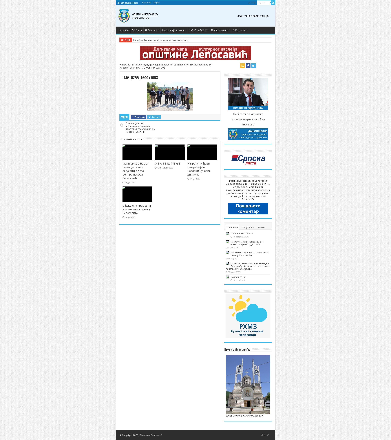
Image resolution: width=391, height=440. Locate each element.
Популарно (248, 227)
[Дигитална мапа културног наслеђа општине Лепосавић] (195, 53)
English (157, 2)
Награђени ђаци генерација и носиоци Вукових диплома (161, 40)
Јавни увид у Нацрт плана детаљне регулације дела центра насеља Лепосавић (135, 171)
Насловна (124, 30)
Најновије (232, 227)
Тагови (261, 227)
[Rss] (249, 3)
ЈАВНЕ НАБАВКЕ (198, 30)
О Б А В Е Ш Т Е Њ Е (168, 163)
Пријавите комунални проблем (248, 119)
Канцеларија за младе (173, 30)
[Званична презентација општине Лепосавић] (138, 16)
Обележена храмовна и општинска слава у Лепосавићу (136, 209)
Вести (138, 30)
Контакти (146, 2)
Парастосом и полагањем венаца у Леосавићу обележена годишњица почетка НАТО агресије (247, 266)
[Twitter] (254, 3)
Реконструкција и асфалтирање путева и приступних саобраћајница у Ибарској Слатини (140, 126)
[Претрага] (273, 2)
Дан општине (221, 30)
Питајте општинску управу (248, 113)
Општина (152, 30)
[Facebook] (252, 3)
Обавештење (237, 276)
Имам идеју (248, 124)
